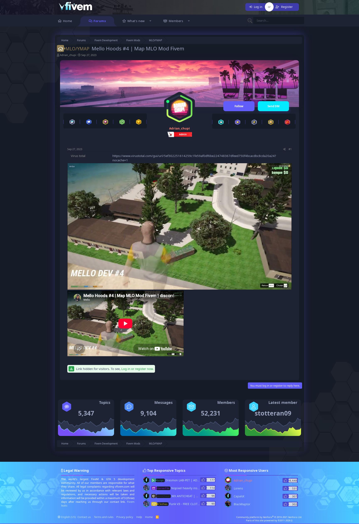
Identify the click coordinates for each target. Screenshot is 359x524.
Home (67, 21)
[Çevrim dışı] (225, 486)
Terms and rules (103, 517)
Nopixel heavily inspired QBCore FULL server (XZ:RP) (200, 488)
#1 (290, 149)
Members (176, 21)
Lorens (238, 488)
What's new (136, 21)
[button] (150, 21)
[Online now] (167, 101)
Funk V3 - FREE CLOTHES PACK (184, 504)
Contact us (84, 517)
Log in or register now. (137, 369)
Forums (99, 21)
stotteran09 (273, 413)
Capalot (239, 496)
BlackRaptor (242, 504)
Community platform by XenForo (269, 517)
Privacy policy (124, 517)
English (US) (68, 517)
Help (139, 517)
